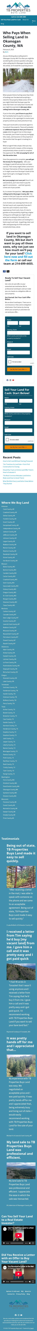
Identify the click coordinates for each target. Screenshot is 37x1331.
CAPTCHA (10, 357)
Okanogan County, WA (10, 790)
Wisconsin (4, 799)
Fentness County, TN (10, 687)
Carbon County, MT (9, 611)
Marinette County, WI (10, 808)
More (34, 21)
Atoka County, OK (9, 653)
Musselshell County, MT (11, 634)
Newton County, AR (9, 551)
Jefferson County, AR (10, 535)
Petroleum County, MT (10, 637)
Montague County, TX (10, 751)
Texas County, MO (9, 605)
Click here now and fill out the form (18, 256)
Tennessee (5, 685)
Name (9, 320)
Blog (2, 24)
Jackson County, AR (9, 532)
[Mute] (30, 1243)
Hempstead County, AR (11, 525)
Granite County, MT (9, 621)
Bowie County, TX (9, 713)
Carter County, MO (9, 576)
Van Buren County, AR (10, 561)
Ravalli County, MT (9, 643)
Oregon (4, 675)
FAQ (22, 1291)
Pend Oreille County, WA (11, 786)
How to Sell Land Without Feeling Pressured (18, 461)
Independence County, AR (11, 528)
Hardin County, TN (9, 694)
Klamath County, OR (10, 678)
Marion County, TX (9, 748)
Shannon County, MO (10, 602)
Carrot (32, 1328)
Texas (3, 707)
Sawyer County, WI (9, 812)
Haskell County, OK (9, 656)
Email (9, 349)
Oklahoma (5, 647)
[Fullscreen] (33, 1243)
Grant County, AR (9, 522)
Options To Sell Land (12, 1291)
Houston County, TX (9, 735)
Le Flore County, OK (9, 662)
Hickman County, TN (10, 697)
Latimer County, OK (9, 659)
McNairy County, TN (9, 700)
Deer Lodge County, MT (11, 618)
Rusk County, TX (8, 764)
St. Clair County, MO (9, 596)
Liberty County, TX (9, 745)
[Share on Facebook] (4, 271)
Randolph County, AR (10, 554)
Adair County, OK (8, 650)
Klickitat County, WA (10, 783)
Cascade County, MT (9, 615)
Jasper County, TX (9, 742)
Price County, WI (8, 818)
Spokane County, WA (10, 793)
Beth (6, 52)
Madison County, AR (9, 545)
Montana (4, 608)
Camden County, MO (10, 573)
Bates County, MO (9, 567)
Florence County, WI (9, 802)
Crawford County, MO (10, 580)
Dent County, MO (8, 583)
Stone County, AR (9, 557)
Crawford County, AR (10, 512)
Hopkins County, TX (9, 732)
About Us (25, 20)
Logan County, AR (9, 541)
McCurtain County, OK (10, 672)
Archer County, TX (9, 709)
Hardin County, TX (9, 722)
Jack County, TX (8, 738)
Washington (5, 777)
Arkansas (4, 506)
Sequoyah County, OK (10, 669)
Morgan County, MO (9, 599)
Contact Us (11, 1294)
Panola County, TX (9, 755)
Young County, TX (9, 774)
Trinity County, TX (9, 767)
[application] (18, 1235)
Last (20, 326)
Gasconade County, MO (10, 586)
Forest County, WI (9, 805)
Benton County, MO (9, 570)
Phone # (10, 342)
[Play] (4, 1243)
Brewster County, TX (10, 716)
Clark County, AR (8, 509)
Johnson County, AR (9, 538)
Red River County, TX (10, 761)
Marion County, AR (9, 548)
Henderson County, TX (10, 729)
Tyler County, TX (8, 771)
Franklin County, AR (9, 519)
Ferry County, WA (8, 780)
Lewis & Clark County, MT (11, 624)
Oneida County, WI (9, 815)
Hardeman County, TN (10, 691)
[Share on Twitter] (8, 271)
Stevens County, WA (9, 796)
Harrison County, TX (9, 726)
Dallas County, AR (9, 516)
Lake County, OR (8, 681)
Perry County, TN (9, 703)
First (8, 326)
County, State (12, 330)
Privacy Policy (20, 1294)
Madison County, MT (10, 627)
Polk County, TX (8, 758)
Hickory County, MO (9, 589)
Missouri (4, 564)
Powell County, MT (9, 640)
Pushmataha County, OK (11, 666)
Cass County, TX (8, 719)
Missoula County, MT (10, 631)
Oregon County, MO (9, 592)
